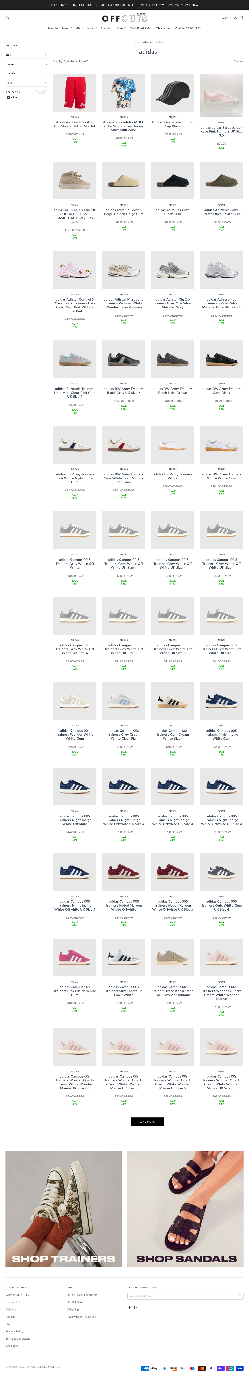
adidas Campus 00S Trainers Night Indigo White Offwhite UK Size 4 (123, 820)
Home (136, 42)
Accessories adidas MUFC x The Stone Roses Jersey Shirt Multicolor (123, 126)
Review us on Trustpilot (81, 1316)
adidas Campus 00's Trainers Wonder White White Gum (75, 734)
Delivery (10, 1309)
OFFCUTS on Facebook (82, 1294)
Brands (105, 28)
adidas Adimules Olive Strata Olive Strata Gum (222, 212)
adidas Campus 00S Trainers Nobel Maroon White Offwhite (123, 905)
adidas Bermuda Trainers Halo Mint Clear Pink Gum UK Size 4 (75, 392)
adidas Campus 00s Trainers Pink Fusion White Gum (74, 991)
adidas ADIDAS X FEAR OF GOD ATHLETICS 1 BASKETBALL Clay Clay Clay (75, 216)
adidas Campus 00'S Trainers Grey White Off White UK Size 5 (123, 649)
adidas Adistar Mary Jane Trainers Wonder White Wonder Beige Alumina (124, 303)
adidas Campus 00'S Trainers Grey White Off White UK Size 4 (123, 563)
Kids (90, 28)
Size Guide (12, 1345)
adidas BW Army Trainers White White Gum (222, 476)
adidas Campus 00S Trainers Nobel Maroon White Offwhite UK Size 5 (172, 905)
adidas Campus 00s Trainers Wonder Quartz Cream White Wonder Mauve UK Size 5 (123, 1082)
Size (120, 28)
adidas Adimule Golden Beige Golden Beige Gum (124, 212)
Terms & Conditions (17, 1338)
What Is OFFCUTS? (187, 28)
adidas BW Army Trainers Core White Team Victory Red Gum (124, 478)
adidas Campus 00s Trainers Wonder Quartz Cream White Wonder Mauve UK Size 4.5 (75, 1082)
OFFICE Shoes (76, 1302)
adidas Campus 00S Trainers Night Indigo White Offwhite (75, 820)
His (78, 28)
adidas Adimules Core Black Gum (173, 212)
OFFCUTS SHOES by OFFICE (43, 1366)
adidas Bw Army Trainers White (172, 476)
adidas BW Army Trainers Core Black (222, 391)
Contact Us (12, 1302)
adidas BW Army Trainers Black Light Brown (173, 391)
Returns (10, 1316)
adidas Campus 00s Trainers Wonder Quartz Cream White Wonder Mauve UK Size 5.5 (221, 1082)
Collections (147, 42)
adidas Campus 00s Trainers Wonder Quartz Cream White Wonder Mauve (221, 993)
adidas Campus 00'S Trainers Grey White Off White (75, 563)
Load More (147, 1121)
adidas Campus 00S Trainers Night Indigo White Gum (221, 734)
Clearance (163, 28)
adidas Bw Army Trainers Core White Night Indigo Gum (74, 478)
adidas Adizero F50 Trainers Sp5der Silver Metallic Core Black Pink (221, 303)
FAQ (8, 1324)
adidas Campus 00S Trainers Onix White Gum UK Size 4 (221, 905)
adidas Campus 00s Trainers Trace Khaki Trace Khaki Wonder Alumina (173, 991)
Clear (41, 91)
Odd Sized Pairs (141, 28)
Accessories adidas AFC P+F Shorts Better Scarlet (75, 124)
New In (53, 28)
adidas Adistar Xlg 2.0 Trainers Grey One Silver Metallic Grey (172, 303)
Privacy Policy (14, 1331)
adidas (75, 117)
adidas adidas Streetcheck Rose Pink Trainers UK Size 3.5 (222, 131)
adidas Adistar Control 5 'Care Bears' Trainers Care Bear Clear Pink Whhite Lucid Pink (75, 305)
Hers (65, 28)
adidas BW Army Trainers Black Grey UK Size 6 (124, 391)
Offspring (73, 1309)
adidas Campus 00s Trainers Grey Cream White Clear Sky (123, 734)
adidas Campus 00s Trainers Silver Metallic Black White (123, 991)
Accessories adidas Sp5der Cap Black (172, 124)
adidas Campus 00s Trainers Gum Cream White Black (172, 734)
